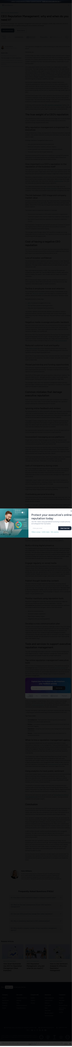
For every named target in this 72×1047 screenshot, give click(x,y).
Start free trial (65, 528)
